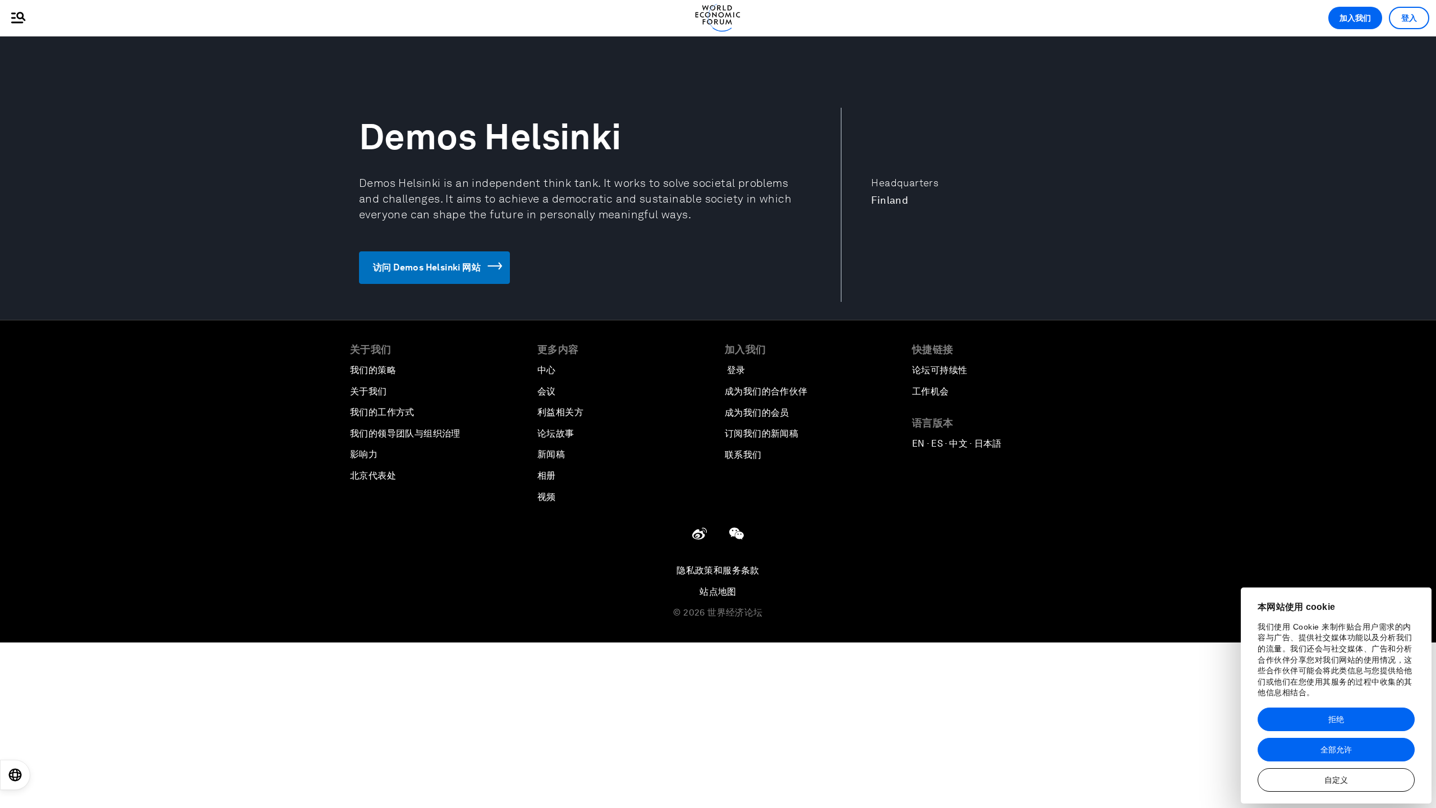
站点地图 (718, 591)
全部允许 (1336, 749)
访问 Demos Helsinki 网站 (427, 267)
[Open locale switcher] (15, 774)
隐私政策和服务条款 (718, 570)
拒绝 (1336, 719)
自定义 (1336, 779)
